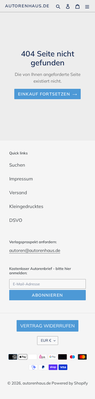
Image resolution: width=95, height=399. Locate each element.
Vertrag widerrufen (47, 326)
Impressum (21, 179)
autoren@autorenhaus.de (34, 250)
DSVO (15, 220)
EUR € (46, 340)
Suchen (17, 165)
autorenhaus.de (27, 6)
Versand (18, 192)
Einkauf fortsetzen (44, 94)
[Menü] (87, 6)
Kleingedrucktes (26, 206)
